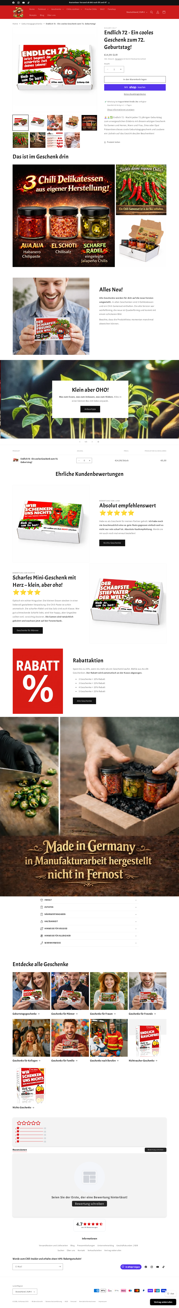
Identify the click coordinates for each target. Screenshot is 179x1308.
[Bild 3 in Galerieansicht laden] (55, 123)
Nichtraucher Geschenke (141, 1060)
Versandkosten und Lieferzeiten (53, 1245)
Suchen (61, 1250)
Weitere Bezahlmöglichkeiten (135, 94)
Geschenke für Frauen (101, 1013)
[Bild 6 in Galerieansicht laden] (20, 140)
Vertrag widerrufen (112, 1250)
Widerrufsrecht (37, 1301)
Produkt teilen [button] (113, 142)
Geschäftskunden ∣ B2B (127, 1245)
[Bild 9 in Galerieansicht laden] (72, 140)
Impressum (102, 1301)
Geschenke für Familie (63, 1060)
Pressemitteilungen (86, 1245)
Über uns (71, 1250)
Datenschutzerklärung (54, 1301)
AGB (66, 1301)
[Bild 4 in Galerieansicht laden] (72, 123)
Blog (72, 1245)
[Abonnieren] (60, 1266)
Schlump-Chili (23, 1302)
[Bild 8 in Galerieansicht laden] (55, 140)
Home (15, 23)
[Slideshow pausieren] (99, 442)
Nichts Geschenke (112, 542)
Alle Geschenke (84, 701)
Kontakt (81, 1250)
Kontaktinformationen (87, 1301)
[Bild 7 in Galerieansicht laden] (38, 140)
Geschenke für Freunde (141, 1013)
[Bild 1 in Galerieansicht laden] (20, 123)
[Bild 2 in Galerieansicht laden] (38, 123)
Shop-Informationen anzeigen (120, 109)
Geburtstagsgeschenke (32, 23)
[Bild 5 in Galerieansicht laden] (89, 123)
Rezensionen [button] (20, 1149)
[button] (43, 9)
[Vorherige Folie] (80, 442)
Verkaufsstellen (95, 1250)
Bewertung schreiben (155, 1150)
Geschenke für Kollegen (25, 1060)
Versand (118, 59)
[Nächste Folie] (92, 442)
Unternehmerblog (105, 1245)
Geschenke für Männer (28, 630)
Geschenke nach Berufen (103, 1060)
